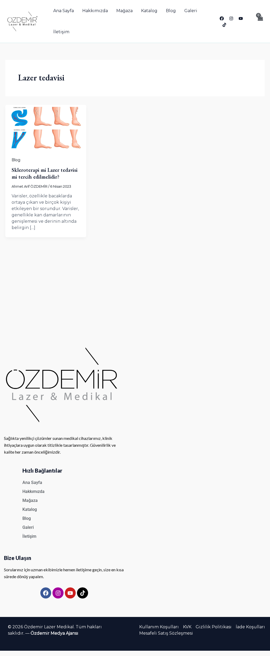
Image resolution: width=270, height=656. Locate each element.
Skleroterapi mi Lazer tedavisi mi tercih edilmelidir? (45, 173)
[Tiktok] (224, 25)
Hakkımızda (95, 10)
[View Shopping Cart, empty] (260, 21)
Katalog (149, 10)
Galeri (190, 10)
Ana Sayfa (63, 10)
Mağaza (124, 10)
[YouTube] (241, 18)
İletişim (61, 31)
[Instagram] (231, 18)
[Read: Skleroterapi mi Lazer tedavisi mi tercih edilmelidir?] (45, 127)
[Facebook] (222, 18)
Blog (171, 10)
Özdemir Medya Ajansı (54, 633)
